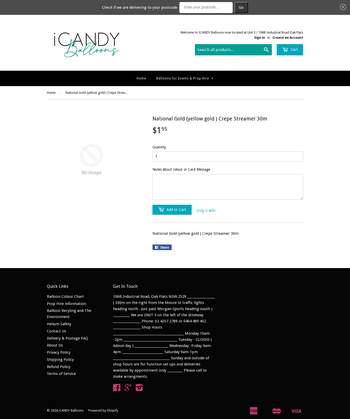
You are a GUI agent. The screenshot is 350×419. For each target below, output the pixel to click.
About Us (55, 345)
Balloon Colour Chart (65, 296)
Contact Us (56, 331)
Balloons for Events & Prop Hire (184, 78)
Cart (294, 49)
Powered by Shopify (103, 410)
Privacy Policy (58, 352)
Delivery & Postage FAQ (67, 338)
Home (141, 78)
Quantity (159, 147)
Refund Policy (58, 366)
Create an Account (287, 37)
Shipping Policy (60, 359)
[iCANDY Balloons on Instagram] (139, 389)
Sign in (259, 37)
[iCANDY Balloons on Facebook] (117, 389)
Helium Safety (59, 324)
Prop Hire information (66, 303)
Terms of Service (61, 373)
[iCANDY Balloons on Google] (128, 389)
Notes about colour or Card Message (181, 169)
